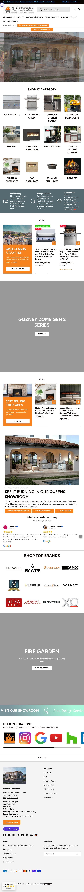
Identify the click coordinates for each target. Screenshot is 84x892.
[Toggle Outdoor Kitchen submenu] (42, 17)
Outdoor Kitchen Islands (52, 117)
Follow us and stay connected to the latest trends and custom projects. (30, 727)
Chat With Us (9, 25)
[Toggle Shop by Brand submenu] (17, 21)
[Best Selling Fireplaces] (17, 390)
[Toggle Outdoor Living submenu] (76, 17)
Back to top (42, 758)
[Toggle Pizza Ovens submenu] (58, 17)
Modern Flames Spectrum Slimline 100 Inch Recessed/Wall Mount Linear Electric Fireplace (70, 412)
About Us (47, 773)
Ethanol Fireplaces (52, 179)
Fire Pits (11, 146)
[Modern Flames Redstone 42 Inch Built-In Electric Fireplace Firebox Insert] (45, 394)
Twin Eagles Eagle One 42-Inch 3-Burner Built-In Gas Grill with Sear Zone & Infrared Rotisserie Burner (45, 254)
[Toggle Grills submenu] (23, 17)
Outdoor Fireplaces (32, 148)
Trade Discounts (9, 853)
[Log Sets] (72, 166)
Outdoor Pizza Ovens (72, 116)
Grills (19, 17)
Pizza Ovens (51, 17)
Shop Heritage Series (47, 70)
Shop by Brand (9, 21)
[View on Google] (5, 527)
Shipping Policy (49, 781)
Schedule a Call (9, 862)
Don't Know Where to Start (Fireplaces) (18, 845)
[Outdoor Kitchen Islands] (52, 103)
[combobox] (53, 9)
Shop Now (42, 334)
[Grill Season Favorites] (17, 234)
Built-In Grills (11, 114)
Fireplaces (7, 17)
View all (42, 220)
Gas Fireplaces (32, 179)
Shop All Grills (17, 269)
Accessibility (48, 797)
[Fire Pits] (11, 134)
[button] (79, 9)
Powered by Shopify (34, 884)
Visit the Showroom (43, 511)
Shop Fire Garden (42, 668)
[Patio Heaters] (52, 134)
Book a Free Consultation (18, 511)
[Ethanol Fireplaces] (52, 166)
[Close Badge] (15, 882)
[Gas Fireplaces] (31, 166)
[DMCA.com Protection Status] (46, 884)
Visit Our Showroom (42, 30)
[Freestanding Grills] (31, 103)
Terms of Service (50, 793)
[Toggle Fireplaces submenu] (13, 17)
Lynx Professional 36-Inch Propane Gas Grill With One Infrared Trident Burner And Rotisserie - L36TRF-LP (70, 254)
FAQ (45, 777)
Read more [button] (7, 541)
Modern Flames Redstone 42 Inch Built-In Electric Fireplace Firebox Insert (45, 410)
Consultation (8, 858)
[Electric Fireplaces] (11, 166)
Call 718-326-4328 (64, 511)
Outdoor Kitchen (33, 17)
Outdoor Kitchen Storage (72, 149)
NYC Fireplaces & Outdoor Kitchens (18, 884)
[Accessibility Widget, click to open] (2, 5)
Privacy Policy (49, 789)
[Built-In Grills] (11, 103)
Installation (7, 849)
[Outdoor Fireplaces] (31, 134)
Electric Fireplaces (12, 179)
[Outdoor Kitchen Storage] (72, 134)
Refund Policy (49, 785)
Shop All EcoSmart (70, 70)
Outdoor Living (67, 17)
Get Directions (12, 822)
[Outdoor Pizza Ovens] (72, 103)
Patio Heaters (52, 146)
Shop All (17, 421)
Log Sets (72, 178)
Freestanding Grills (32, 116)
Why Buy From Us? (69, 2)
